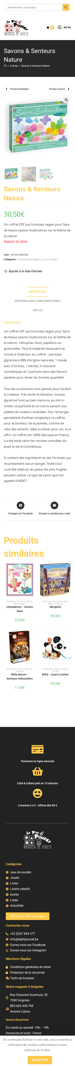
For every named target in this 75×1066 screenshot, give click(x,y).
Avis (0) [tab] (37, 310)
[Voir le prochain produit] (68, 89)
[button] (66, 100)
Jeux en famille (55, 603)
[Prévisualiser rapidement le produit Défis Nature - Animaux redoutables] (34, 637)
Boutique (23, 259)
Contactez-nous (17, 925)
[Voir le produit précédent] (6, 89)
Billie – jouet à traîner (55, 674)
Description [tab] (37, 291)
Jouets (20, 669)
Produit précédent (19, 89)
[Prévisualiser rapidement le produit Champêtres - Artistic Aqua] (34, 570)
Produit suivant (57, 89)
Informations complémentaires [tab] (38, 301)
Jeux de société (60, 601)
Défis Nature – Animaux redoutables (20, 676)
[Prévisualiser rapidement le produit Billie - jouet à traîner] (70, 637)
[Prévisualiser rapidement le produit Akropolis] (70, 570)
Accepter (40, 1060)
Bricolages (34, 259)
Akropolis (55, 606)
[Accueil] (5, 65)
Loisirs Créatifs (49, 259)
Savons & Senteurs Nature (35, 65)
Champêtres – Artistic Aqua (19, 608)
